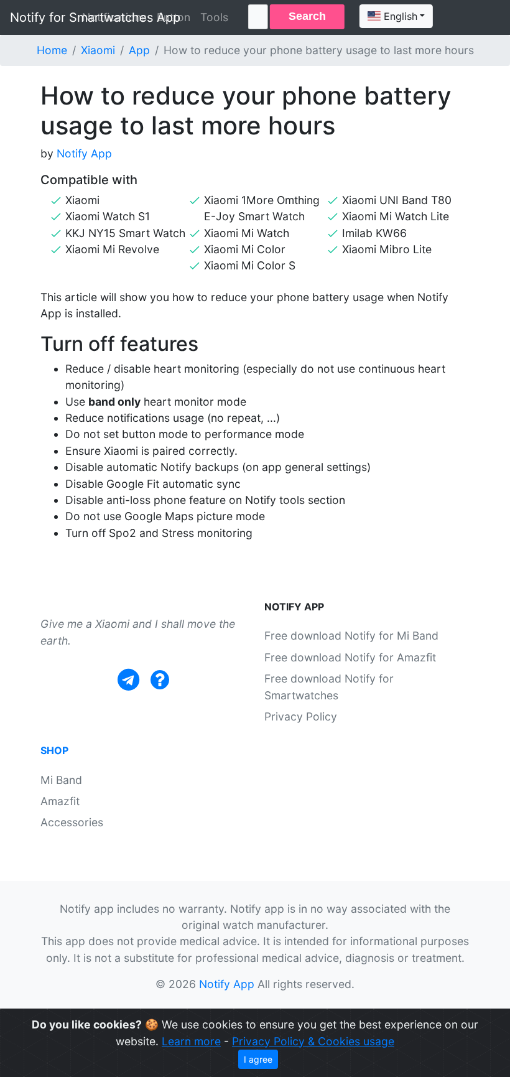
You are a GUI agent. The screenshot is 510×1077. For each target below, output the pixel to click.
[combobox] (396, 16)
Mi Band (61, 779)
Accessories (71, 822)
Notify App (84, 153)
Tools (214, 17)
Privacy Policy (300, 716)
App (139, 50)
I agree (258, 1059)
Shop (54, 750)
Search (307, 16)
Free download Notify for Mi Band (351, 635)
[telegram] (128, 679)
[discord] (160, 679)
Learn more (191, 1041)
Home (52, 50)
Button (173, 17)
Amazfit (60, 801)
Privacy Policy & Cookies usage (313, 1041)
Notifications (114, 17)
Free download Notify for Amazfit (350, 657)
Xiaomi (98, 50)
